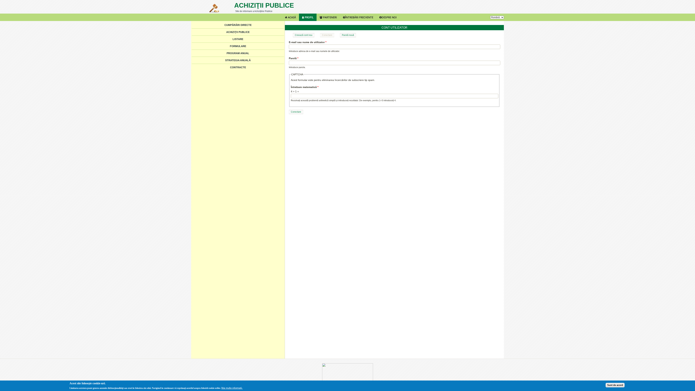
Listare (238, 39)
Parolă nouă (348, 35)
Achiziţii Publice (264, 5)
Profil (308, 17)
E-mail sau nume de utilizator (307, 42)
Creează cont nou (303, 35)
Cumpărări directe (238, 25)
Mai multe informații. (232, 388)
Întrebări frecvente (359, 17)
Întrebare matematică (304, 87)
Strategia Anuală (238, 60)
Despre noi (389, 17)
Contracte (238, 67)
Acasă (291, 17)
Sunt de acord (615, 385)
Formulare (238, 46)
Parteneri (329, 17)
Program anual (238, 53)
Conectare (328, 35)
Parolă (293, 58)
